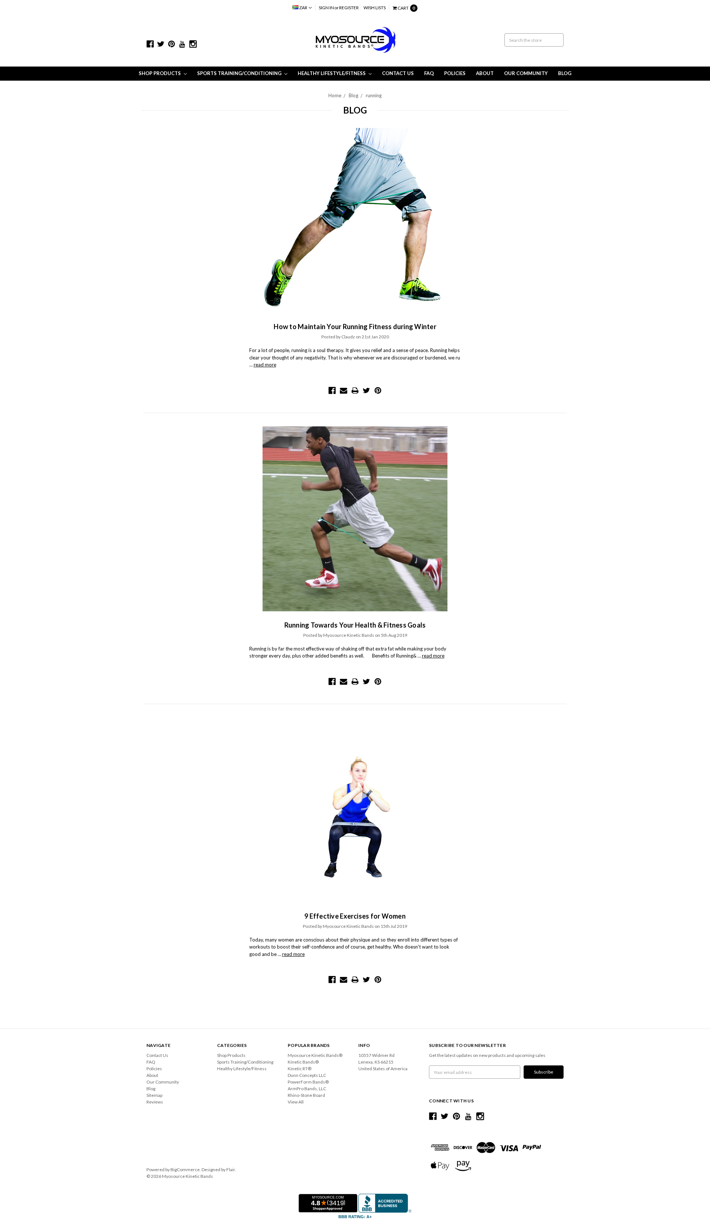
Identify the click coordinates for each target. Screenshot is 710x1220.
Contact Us (398, 73)
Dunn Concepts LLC (307, 1075)
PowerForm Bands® (308, 1082)
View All (296, 1102)
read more (265, 365)
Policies (455, 73)
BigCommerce (185, 1169)
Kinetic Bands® (303, 1062)
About (485, 73)
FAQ (429, 73)
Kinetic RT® (299, 1068)
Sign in (326, 7)
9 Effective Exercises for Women (355, 916)
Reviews (154, 1102)
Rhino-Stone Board (306, 1095)
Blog (564, 73)
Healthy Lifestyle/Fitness (332, 73)
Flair (230, 1169)
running (374, 95)
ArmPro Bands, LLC (307, 1088)
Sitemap (154, 1095)
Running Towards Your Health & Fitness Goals (355, 625)
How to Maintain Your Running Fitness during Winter (355, 326)
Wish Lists (375, 7)
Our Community (526, 73)
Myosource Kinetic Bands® (315, 1055)
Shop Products (160, 73)
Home (334, 95)
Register (349, 7)
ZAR (303, 7)
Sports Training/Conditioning (240, 73)
